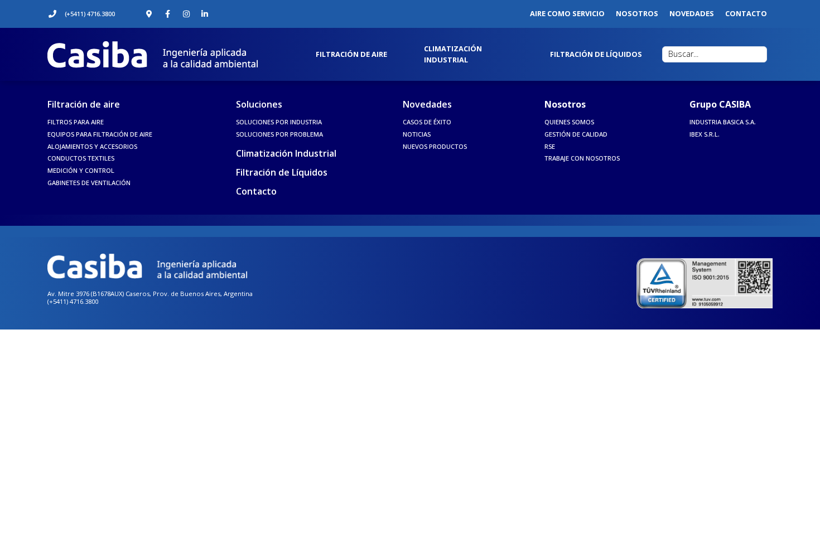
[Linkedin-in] (205, 14)
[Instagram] (186, 14)
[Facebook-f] (168, 14)
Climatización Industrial (286, 153)
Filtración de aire (83, 104)
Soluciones (259, 104)
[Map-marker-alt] (149, 14)
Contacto (256, 191)
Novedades (427, 104)
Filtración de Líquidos (281, 172)
